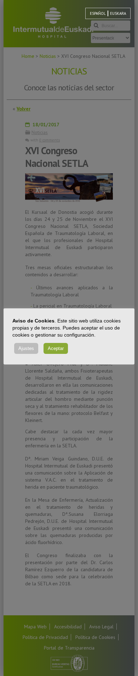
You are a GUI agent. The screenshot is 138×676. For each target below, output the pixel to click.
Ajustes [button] (26, 348)
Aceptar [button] (56, 348)
